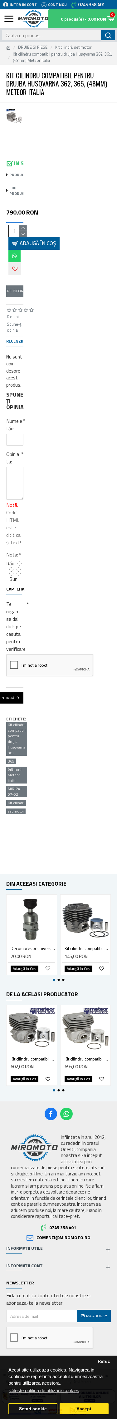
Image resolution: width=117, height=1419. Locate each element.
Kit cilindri (16, 803)
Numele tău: (14, 424)
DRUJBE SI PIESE (32, 47)
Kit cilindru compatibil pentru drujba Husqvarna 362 (17, 739)
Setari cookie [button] (33, 1409)
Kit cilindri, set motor (73, 47)
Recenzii (14, 341)
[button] (54, 980)
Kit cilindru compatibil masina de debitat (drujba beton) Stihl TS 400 (87, 948)
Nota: (12, 554)
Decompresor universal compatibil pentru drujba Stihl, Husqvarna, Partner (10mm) (33, 948)
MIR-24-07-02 (15, 791)
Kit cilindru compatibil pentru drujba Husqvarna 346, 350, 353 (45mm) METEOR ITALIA (33, 1059)
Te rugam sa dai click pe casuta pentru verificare (14, 626)
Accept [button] (83, 1409)
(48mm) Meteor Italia (15, 775)
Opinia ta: (12, 457)
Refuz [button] (104, 1361)
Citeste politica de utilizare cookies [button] (44, 1390)
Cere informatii (14, 291)
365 (11, 761)
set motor (16, 811)
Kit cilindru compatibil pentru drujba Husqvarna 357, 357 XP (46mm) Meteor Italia (87, 1059)
